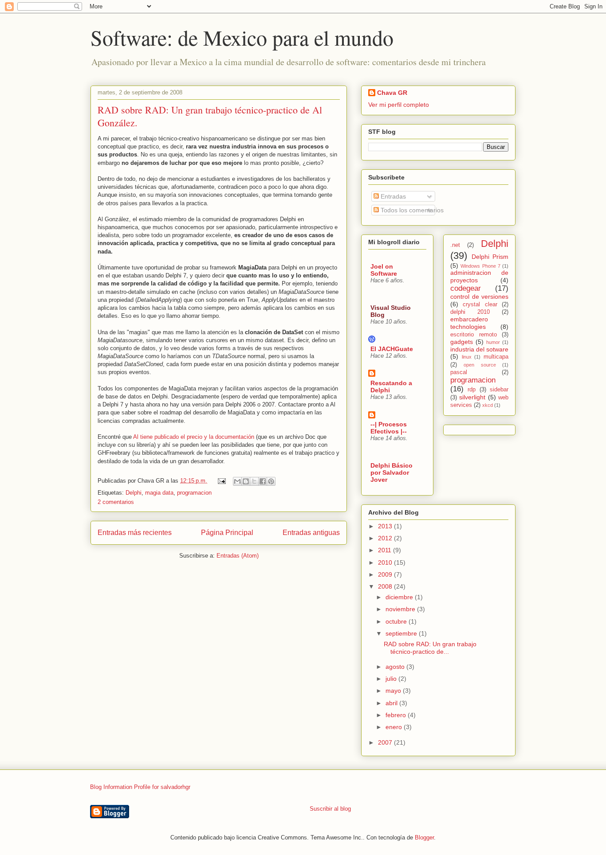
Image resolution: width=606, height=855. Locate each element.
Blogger (424, 837)
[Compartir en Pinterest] (271, 481)
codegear (465, 288)
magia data (159, 492)
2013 (386, 526)
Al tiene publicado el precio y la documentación (193, 436)
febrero (397, 714)
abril (392, 703)
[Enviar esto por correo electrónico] (237, 481)
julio (392, 678)
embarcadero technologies (469, 323)
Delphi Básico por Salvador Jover (391, 472)
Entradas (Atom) (237, 555)
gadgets (461, 341)
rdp (472, 390)
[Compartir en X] (254, 481)
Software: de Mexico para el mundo (242, 37)
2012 (386, 538)
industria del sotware (479, 349)
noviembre (401, 609)
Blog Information (111, 787)
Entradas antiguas (311, 532)
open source (480, 364)
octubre (397, 621)
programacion (194, 492)
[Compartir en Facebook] (262, 481)
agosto (396, 666)
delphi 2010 (470, 312)
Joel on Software (383, 270)
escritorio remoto (473, 335)
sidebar (499, 390)
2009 (386, 574)
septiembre (402, 633)
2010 (386, 562)
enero (395, 726)
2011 (385, 550)
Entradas (392, 196)
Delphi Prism (490, 256)
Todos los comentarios (411, 210)
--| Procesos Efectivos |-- (388, 428)
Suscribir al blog (330, 808)
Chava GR (392, 92)
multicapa (496, 357)
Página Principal (227, 532)
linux (467, 356)
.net (455, 245)
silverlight (472, 397)
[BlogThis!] (245, 481)
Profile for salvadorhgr (162, 787)
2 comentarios (116, 502)
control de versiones (479, 296)
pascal (458, 372)
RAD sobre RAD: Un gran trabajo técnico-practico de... (430, 647)
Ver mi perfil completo (398, 104)
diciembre (400, 597)
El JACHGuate (391, 348)
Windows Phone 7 (480, 266)
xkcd (487, 405)
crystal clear (480, 304)
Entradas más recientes (135, 532)
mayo (394, 690)
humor (493, 342)
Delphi (134, 492)
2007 (386, 742)
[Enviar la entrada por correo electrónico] (221, 480)
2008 (386, 586)
